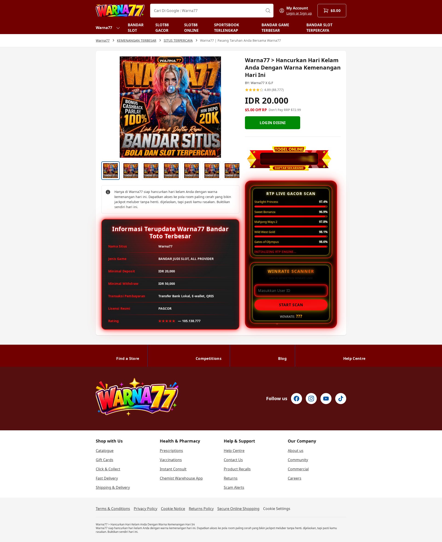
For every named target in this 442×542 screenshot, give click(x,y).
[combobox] (211, 10)
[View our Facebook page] (296, 398)
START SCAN (291, 304)
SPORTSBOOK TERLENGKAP (226, 27)
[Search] (268, 10)
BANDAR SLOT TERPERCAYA (319, 27)
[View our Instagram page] (311, 398)
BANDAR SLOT (136, 27)
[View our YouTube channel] (326, 398)
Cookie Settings (276, 508)
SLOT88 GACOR (162, 27)
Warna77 (104, 27)
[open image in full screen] (170, 107)
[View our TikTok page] (340, 398)
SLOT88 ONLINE (191, 27)
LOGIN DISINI (273, 122)
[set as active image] (110, 170)
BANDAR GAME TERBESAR (275, 27)
